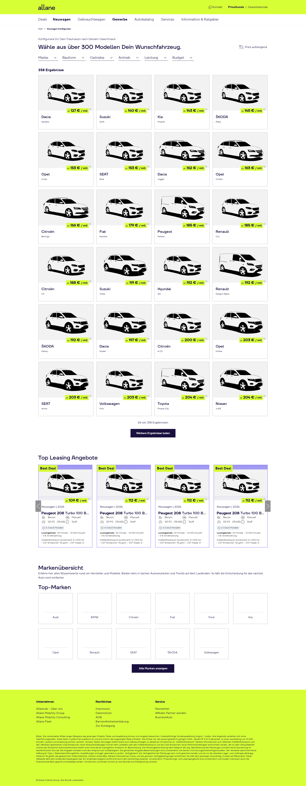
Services (167, 19)
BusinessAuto (163, 717)
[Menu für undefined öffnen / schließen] (74, 19)
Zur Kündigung (105, 726)
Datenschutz (104, 713)
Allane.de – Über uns (49, 709)
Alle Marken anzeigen (153, 668)
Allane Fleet (44, 721)
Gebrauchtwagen (91, 19)
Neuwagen (62, 19)
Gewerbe (119, 19)
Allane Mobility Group (50, 713)
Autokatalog (144, 19)
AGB (99, 717)
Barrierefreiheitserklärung (112, 721)
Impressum (103, 709)
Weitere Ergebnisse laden (153, 433)
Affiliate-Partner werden (170, 713)
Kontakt (217, 7)
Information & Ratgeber (200, 19)
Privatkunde (236, 7)
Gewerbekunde (258, 7)
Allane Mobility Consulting (53, 717)
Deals (42, 19)
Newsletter (162, 709)
